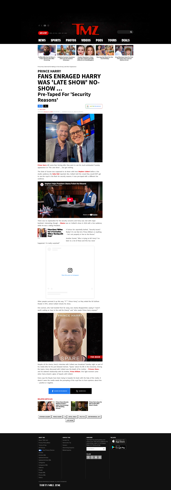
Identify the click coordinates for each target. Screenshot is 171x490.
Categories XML (43, 465)
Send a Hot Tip (67, 442)
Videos (86, 40)
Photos (71, 40)
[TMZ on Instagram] (48, 25)
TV (65, 417)
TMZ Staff (42, 109)
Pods (99, 40)
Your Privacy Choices (48, 450)
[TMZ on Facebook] (39, 25)
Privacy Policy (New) (44, 442)
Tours (112, 40)
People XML (42, 472)
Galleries (41, 467)
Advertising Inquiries (68, 447)
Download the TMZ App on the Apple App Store (118, 441)
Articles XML (42, 455)
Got (43, 33)
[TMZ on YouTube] (96, 457)
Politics (82, 417)
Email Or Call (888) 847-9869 (58, 33)
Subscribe (104, 449)
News (42, 40)
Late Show (69, 420)
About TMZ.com (43, 440)
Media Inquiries (67, 450)
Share (60, 391)
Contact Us (66, 440)
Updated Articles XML (45, 460)
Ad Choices (42, 447)
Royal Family (72, 417)
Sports (56, 40)
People (41, 470)
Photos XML (42, 475)
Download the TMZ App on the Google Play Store (118, 447)
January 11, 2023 (48, 112)
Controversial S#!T (94, 417)
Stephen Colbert (44, 417)
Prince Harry (57, 417)
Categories (42, 462)
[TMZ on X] (42, 25)
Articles (41, 452)
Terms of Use (42, 445)
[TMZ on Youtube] (45, 25)
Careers (65, 445)
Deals (126, 40)
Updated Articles (43, 457)
